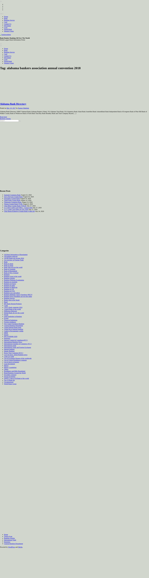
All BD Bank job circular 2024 (14, 258)
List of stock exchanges (11, 362)
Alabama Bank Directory (13, 104)
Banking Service (9, 20)
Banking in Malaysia (10, 287)
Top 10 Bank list (9, 380)
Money (6, 366)
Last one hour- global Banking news (15, 355)
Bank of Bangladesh (10, 271)
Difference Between (10, 311)
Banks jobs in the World (11, 300)
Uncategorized (8, 382)
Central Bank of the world (12, 309)
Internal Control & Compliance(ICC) (16, 340)
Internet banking (9, 349)
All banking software (11, 256)
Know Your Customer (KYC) (13, 353)
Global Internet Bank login (12, 327)
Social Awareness (9, 376)
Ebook (6, 315)
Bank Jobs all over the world (13, 267)
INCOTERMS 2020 (10, 336)
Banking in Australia (10, 282)
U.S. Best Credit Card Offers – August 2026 (18, 208)
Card (5, 22)
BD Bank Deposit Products (13, 304)
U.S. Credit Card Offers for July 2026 (16, 209)
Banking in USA (9, 291)
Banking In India (9, 285)
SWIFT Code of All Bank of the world (16, 378)
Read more (3, 117)
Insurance (7, 338)
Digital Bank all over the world (14, 313)
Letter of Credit (9, 356)
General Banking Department (13, 325)
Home (6, 16)
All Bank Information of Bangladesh (15, 254)
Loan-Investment (9, 364)
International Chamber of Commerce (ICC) (18, 344)
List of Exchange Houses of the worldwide (18, 358)
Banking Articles (5, 119)
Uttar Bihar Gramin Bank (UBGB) (15, 206)
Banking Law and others (12, 293)
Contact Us (7, 24)
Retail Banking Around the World (15, 373)
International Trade (10, 345)
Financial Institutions (10, 320)
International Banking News (13, 342)
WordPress (11, 547)
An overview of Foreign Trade (14, 260)
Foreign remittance (10, 322)
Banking (7, 274)
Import (6, 335)
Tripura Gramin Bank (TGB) (13, 204)
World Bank (8, 29)
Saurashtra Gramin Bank (12, 198)
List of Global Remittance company (15, 360)
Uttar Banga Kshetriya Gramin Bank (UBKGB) (19, 211)
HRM (6, 333)
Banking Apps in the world (12, 276)
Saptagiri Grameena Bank (12, 195)
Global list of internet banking (13, 329)
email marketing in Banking (13, 316)
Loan (5, 27)
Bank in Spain (8, 265)
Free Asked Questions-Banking (14, 324)
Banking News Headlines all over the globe (18, 296)
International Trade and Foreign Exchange (17, 347)
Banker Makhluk (23, 108)
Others (6, 369)
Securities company (10, 375)
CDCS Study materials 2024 (13, 307)
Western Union (9, 31)
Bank (6, 18)
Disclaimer (7, 26)
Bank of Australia (9, 269)
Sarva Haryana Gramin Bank (13, 197)
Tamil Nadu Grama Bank (12, 200)
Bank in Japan (8, 264)
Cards (6, 305)
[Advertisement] (74, 86)
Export (6, 318)
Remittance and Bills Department (14, 371)
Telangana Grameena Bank (12, 202)
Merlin (20, 547)
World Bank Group (10, 384)
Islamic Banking (9, 351)
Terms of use (8, 536)
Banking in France (10, 284)
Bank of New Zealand (11, 273)
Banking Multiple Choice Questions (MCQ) (18, 295)
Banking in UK (9, 289)
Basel (6, 302)
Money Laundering (10, 367)
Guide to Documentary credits (13, 331)
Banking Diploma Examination (14, 280)
